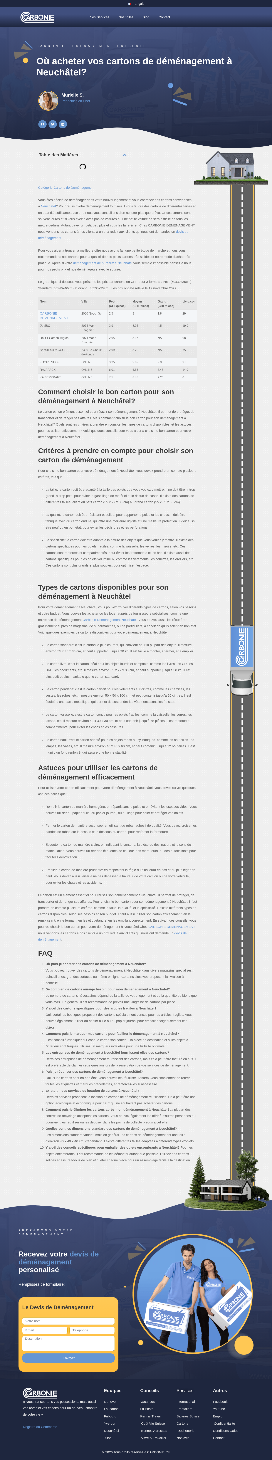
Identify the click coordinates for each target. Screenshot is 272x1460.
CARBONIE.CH (158, 1452)
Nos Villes (126, 17)
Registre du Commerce (40, 1427)
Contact (164, 17)
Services (185, 1390)
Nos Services (99, 17)
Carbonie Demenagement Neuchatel (110, 620)
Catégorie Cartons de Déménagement (66, 187)
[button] (42, 124)
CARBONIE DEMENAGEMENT (171, 927)
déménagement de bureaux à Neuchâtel (102, 263)
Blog (146, 17)
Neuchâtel (48, 206)
